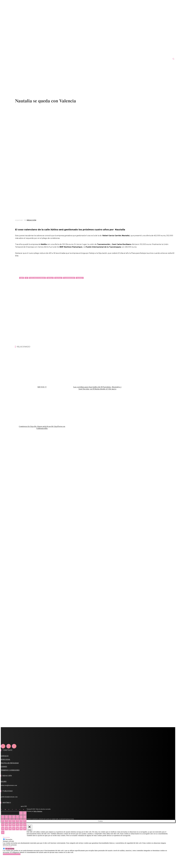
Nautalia (58, 278)
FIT (26, 278)
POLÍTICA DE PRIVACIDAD (10, 763)
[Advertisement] (95, 340)
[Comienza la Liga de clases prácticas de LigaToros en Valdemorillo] (42, 407)
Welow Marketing (38, 811)
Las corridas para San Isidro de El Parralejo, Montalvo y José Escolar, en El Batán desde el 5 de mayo (97, 388)
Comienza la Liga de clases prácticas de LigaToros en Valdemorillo (42, 427)
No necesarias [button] (7, 847)
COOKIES (4, 766)
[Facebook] (142, 223)
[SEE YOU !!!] (42, 368)
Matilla (50, 278)
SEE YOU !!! (42, 387)
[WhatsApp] (164, 223)
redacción (31, 220)
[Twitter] (149, 223)
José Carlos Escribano (37, 278)
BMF (21, 278)
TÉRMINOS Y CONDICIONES (10, 770)
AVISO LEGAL (5, 759)
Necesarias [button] (6, 837)
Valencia (79, 278)
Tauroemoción (69, 278)
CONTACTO (4, 756)
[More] (171, 223)
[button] (173, 59)
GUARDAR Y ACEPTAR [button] (11, 854)
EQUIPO (3, 781)
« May (3, 835)
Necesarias (8, 839)
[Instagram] (8, 746)
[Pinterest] (157, 223)
